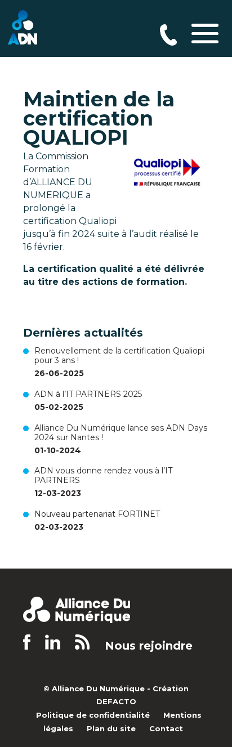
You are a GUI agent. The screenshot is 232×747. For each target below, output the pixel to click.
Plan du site (111, 728)
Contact (166, 728)
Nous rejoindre (149, 645)
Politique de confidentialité (93, 714)
